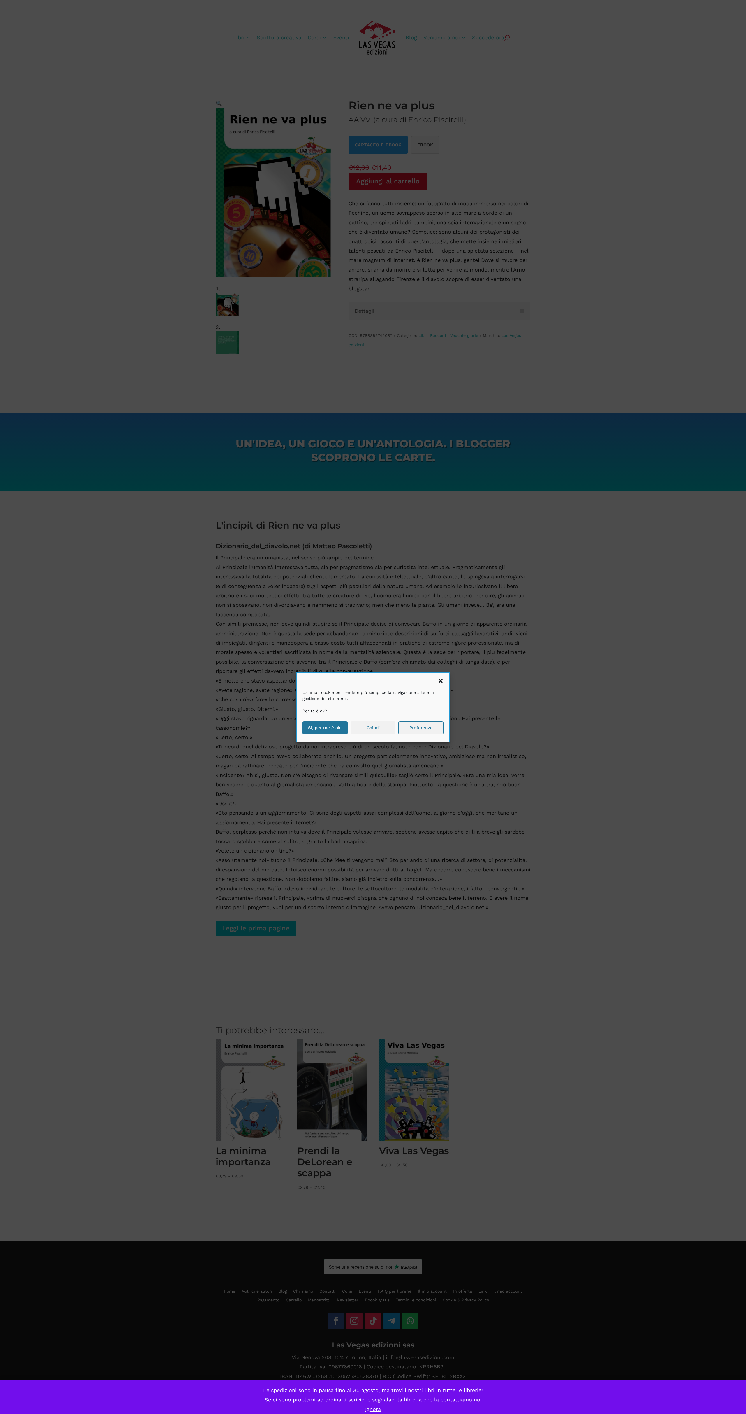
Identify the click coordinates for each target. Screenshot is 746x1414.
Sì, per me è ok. (325, 728)
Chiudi (373, 728)
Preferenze (421, 728)
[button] (441, 681)
